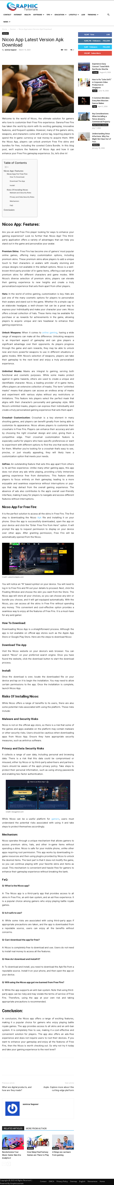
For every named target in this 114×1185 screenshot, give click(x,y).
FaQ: (11, 205)
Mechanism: (14, 201)
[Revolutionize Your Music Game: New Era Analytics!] (13, 1142)
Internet (18, 14)
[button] (108, 14)
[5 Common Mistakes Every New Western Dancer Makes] (84, 101)
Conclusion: (9, 210)
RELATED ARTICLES (13, 1128)
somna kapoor (11, 50)
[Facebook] (5, 56)
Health (27, 14)
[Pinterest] (19, 56)
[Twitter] (12, 56)
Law (83, 14)
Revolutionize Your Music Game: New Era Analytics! (11, 1155)
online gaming (49, 332)
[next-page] (9, 1164)
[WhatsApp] (25, 56)
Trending (92, 14)
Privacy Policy (62, 1181)
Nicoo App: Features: (14, 171)
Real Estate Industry (100, 125)
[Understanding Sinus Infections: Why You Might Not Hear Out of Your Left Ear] (84, 136)
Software (37, 14)
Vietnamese (92, 1181)
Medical (96, 145)
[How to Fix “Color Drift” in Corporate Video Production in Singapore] (84, 82)
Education (59, 14)
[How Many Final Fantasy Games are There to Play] (38, 1142)
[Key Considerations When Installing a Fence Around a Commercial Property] (84, 116)
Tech (94, 91)
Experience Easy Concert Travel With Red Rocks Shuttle (100, 66)
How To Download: (17, 177)
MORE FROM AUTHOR (36, 1128)
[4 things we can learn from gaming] (63, 1142)
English (82, 1181)
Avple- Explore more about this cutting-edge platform (58, 1089)
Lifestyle (73, 14)
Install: (12, 185)
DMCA (51, 1181)
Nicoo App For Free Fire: (17, 174)
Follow (106, 41)
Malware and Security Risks (20, 193)
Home (4, 29)
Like (108, 34)
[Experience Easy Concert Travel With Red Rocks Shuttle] (84, 67)
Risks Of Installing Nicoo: (17, 190)
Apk (39, 517)
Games (13, 29)
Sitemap (73, 1181)
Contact (7, 14)
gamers (55, 818)
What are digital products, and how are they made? (16, 1089)
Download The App (17, 181)
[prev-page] (4, 1164)
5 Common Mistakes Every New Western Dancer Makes (101, 100)
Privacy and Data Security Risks (22, 197)
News (5, 22)
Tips (48, 14)
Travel (95, 72)
